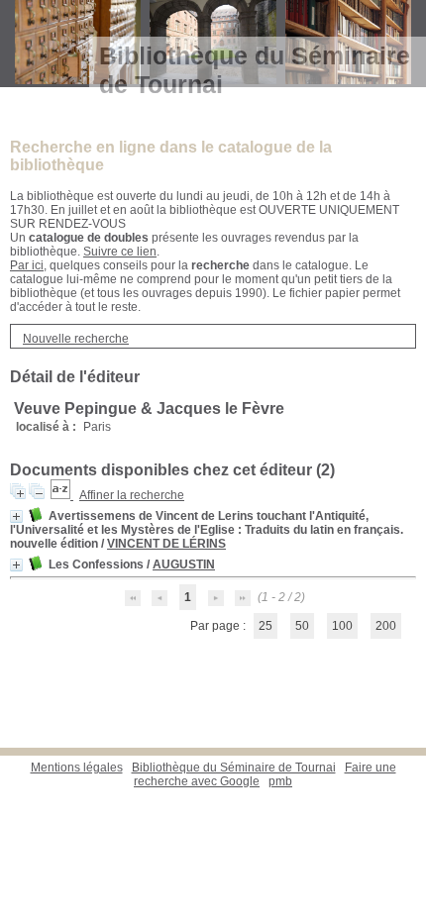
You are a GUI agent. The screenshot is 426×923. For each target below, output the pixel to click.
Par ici (27, 265)
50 (302, 626)
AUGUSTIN (184, 564)
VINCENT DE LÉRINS (166, 544)
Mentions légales (77, 767)
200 (385, 626)
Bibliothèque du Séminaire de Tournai (234, 767)
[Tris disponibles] (62, 495)
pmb (280, 781)
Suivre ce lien (120, 251)
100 (342, 626)
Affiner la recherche (131, 495)
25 (265, 626)
